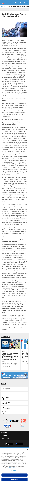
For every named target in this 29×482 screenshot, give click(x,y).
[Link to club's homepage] (3, 2)
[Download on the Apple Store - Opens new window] (9, 444)
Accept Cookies (14, 479)
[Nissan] (5, 421)
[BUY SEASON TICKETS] (14, 375)
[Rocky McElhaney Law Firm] (7, 426)
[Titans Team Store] (21, 426)
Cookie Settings (14, 470)
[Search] (24, 2)
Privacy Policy (12, 467)
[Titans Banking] (14, 421)
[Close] (27, 449)
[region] (14, 465)
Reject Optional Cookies (14, 475)
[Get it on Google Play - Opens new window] (19, 444)
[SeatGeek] (23, 421)
